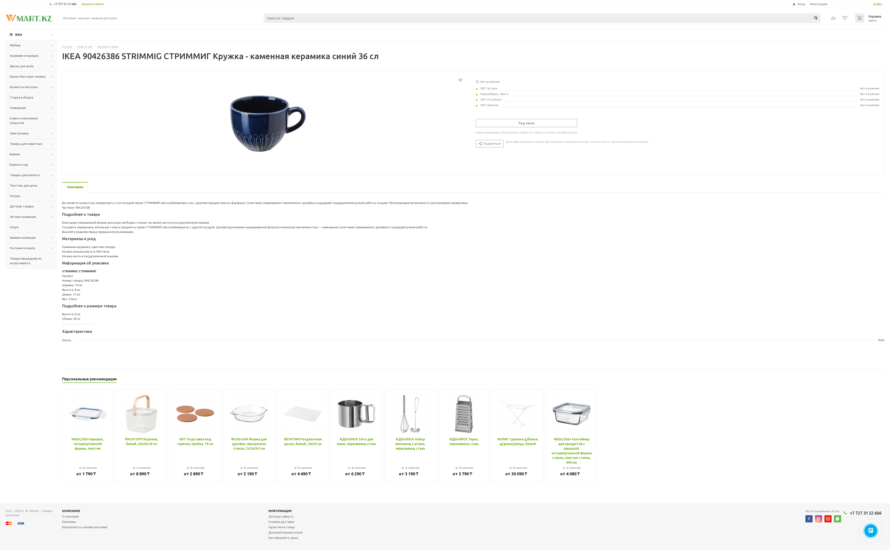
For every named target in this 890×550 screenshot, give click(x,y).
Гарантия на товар (281, 527)
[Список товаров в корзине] (869, 21)
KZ (875, 4)
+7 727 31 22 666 (65, 4)
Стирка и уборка (21, 97)
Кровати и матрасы (24, 87)
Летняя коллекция (23, 216)
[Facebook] (809, 518)
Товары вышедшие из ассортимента (25, 261)
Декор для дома (22, 66)
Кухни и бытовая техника (28, 76)
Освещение (18, 107)
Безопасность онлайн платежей (84, 527)
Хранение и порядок (24, 55)
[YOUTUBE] (828, 518)
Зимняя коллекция (23, 237)
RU (880, 4)
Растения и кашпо (22, 248)
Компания (71, 510)
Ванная (15, 154)
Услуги (14, 227)
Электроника (19, 133)
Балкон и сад (19, 164)
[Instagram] (818, 518)
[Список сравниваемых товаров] (833, 19)
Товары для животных (26, 143)
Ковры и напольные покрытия (24, 120)
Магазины (69, 521)
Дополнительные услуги (285, 532)
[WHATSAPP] (837, 518)
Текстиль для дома (23, 185)
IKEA (18, 34)
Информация (280, 510)
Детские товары (22, 206)
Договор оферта (280, 516)
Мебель (15, 45)
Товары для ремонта (25, 175)
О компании (70, 516)
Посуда (15, 195)
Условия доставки (281, 521)
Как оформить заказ (283, 537)
